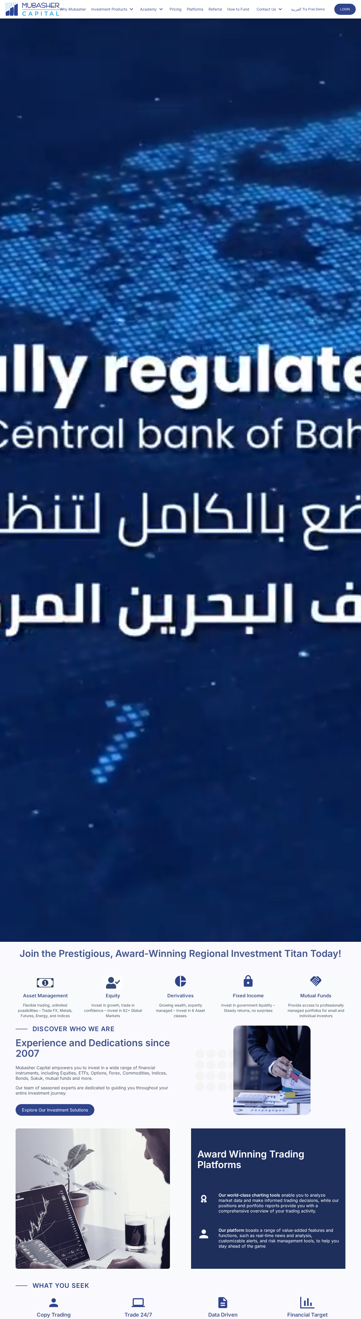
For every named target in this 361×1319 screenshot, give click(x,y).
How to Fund (238, 9)
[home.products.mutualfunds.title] (315, 983)
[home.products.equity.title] (113, 983)
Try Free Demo (313, 9)
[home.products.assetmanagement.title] (45, 983)
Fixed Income (248, 995)
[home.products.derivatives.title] (180, 983)
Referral (215, 9)
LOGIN (345, 9)
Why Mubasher (72, 9)
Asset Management (45, 995)
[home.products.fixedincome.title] (248, 983)
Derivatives (180, 995)
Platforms (195, 9)
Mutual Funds (315, 995)
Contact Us (266, 9)
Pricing (176, 9)
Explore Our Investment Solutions (55, 1110)
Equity (113, 995)
